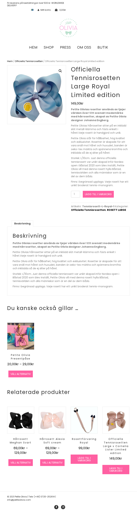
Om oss (84, 47)
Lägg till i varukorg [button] (84, 459)
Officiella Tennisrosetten (29, 61)
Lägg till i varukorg (98, 194)
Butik (102, 47)
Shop (49, 47)
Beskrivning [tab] (22, 223)
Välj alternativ (21, 374)
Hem (33, 47)
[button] (60, 71)
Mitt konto (45, 9)
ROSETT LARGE (116, 210)
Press (65, 47)
